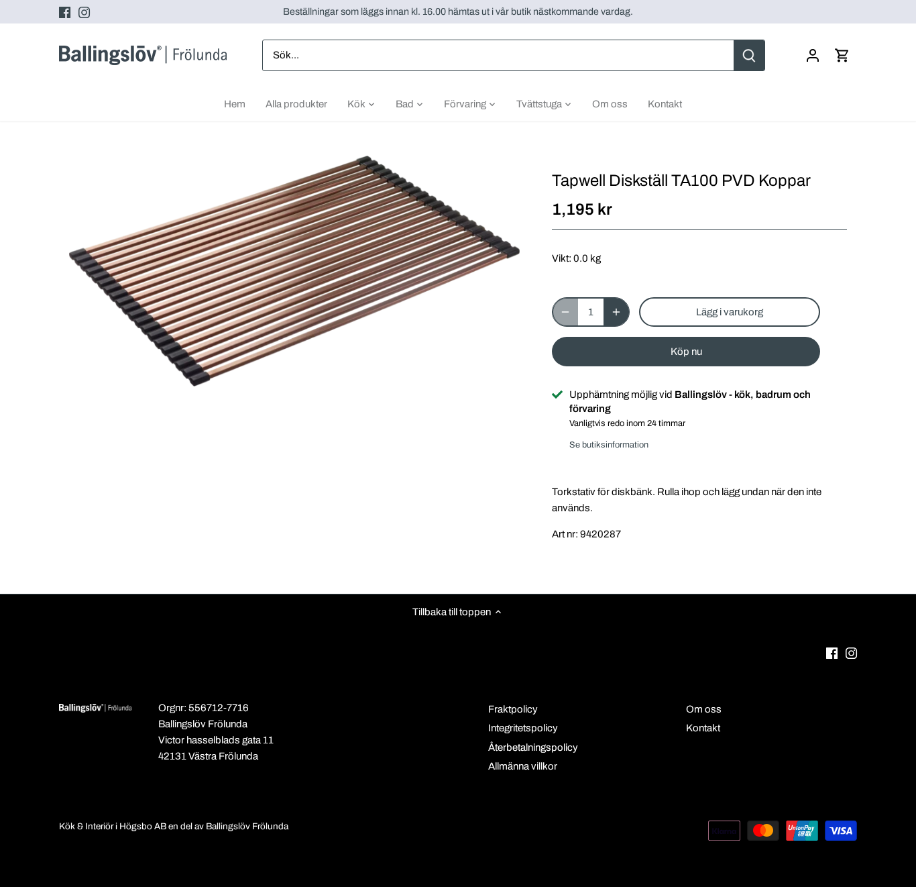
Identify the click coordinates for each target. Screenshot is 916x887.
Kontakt (703, 728)
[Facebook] (64, 12)
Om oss (704, 709)
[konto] (812, 55)
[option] (294, 271)
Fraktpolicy (513, 709)
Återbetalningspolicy (533, 747)
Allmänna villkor (522, 766)
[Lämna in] (749, 55)
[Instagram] (84, 12)
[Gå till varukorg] (842, 55)
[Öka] (616, 312)
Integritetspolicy (523, 728)
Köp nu (686, 351)
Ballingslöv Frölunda (247, 826)
